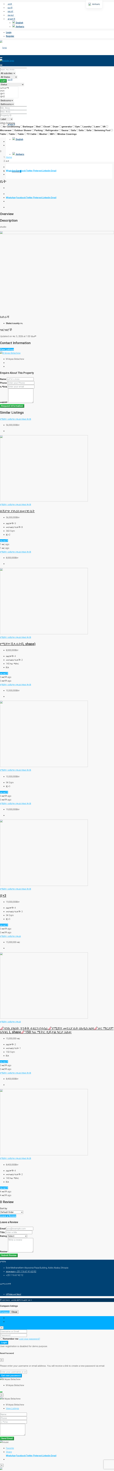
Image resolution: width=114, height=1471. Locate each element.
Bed (38, 126)
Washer (43, 134)
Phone (3, 383)
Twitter (29, 171)
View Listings (7, 349)
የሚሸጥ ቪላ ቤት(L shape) (17, 644)
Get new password (11, 1375)
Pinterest (37, 171)
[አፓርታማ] (9, 88)
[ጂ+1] (9, 93)
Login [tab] (8, 1318)
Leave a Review (8, 1216)
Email (53, 171)
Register (10, 36)
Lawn (97, 126)
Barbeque (28, 126)
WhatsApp (11, 171)
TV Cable (31, 134)
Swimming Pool (102, 130)
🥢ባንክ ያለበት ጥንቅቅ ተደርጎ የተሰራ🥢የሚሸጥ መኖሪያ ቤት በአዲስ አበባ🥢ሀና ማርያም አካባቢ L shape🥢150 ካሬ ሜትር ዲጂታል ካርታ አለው (57, 1030)
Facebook (21, 171)
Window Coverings (67, 134)
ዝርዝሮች (4, 540)
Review (3, 1251)
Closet (46, 126)
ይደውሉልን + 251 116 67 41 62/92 (21, 1271)
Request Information (12, 406)
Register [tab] (10, 1321)
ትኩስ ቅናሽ (26, 419)
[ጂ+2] (9, 96)
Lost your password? (29, 1338)
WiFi (52, 134)
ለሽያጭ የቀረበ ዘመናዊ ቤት (17, 511)
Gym (77, 126)
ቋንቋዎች (11, 19)
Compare (5, 1312)
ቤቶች (10, 7)
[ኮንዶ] (9, 90)
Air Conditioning (11, 126)
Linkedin (46, 171)
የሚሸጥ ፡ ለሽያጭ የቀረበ (10, 419)
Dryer (56, 126)
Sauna (64, 130)
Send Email (7, 1438)
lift (104, 126)
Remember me (11, 1338)
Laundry (87, 126)
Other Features (7, 123)
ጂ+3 (3, 895)
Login (8, 32)
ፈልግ (3, 80)
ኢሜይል (3, 386)
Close (14, 1312)
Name (3, 379)
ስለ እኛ (10, 11)
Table (12, 134)
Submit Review (8, 1255)
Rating (3, 1236)
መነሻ (10, 4)
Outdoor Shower (22, 130)
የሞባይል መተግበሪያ (13, 1294)
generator (67, 126)
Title (2, 1232)
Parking (38, 130)
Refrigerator (52, 130)
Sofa (73, 130)
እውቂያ (11, 15)
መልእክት (4, 402)
